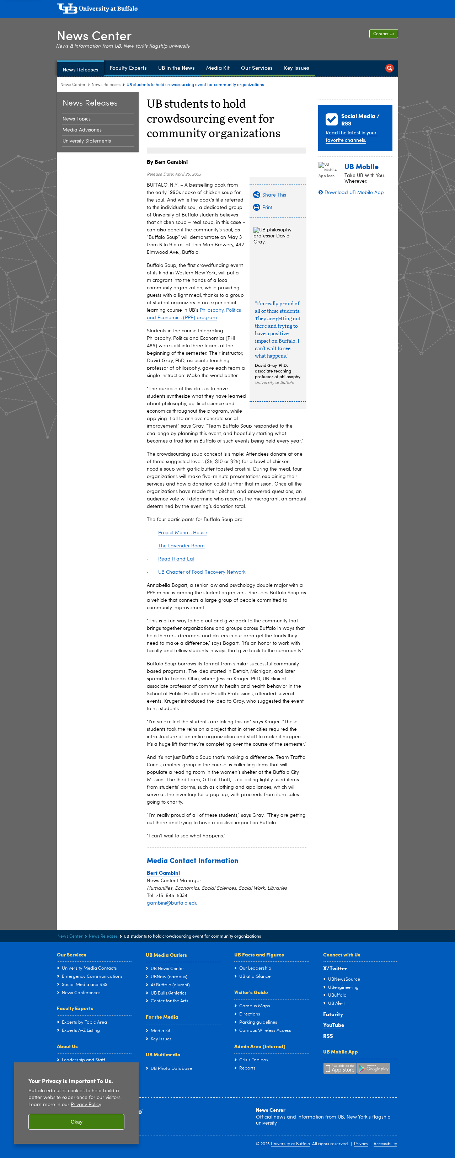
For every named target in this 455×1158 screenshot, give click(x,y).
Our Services (71, 954)
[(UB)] (227, 10)
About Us (67, 1046)
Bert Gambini (163, 872)
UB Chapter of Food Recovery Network (202, 572)
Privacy (361, 1144)
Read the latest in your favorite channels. (351, 136)
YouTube (333, 1025)
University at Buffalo (290, 1144)
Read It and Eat (176, 559)
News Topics (77, 119)
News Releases (106, 85)
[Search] (389, 68)
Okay (76, 1122)
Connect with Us (341, 954)
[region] (76, 1103)
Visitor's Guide (251, 992)
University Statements (87, 141)
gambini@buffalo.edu (172, 903)
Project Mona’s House (182, 532)
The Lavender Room (181, 545)
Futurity (333, 1014)
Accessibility (385, 1144)
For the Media (162, 1016)
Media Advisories (82, 130)
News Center (94, 35)
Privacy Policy (86, 1105)
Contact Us (383, 34)
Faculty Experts (75, 1008)
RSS (328, 1036)
